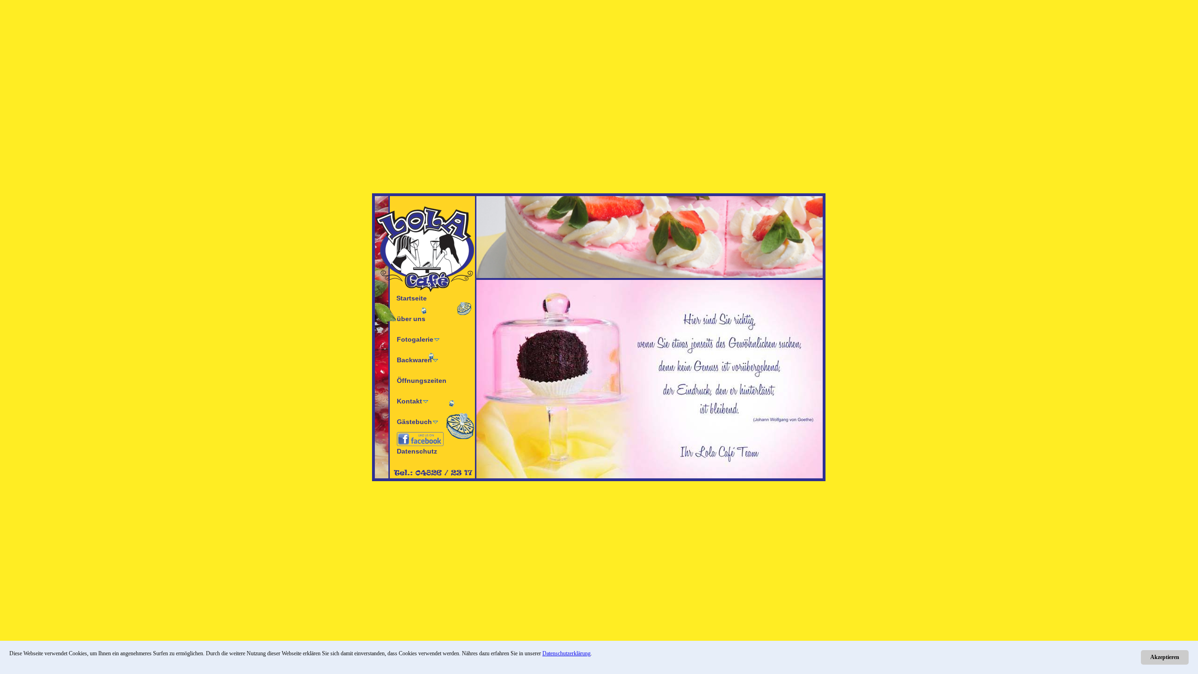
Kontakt (409, 401)
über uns (411, 318)
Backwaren (414, 360)
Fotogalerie (415, 339)
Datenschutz (417, 451)
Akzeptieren (1164, 657)
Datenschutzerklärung (566, 653)
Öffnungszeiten (421, 380)
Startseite (411, 298)
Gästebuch (414, 421)
